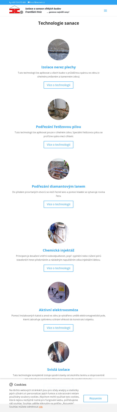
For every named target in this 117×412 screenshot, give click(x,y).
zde (41, 406)
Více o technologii (58, 85)
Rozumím (95, 398)
